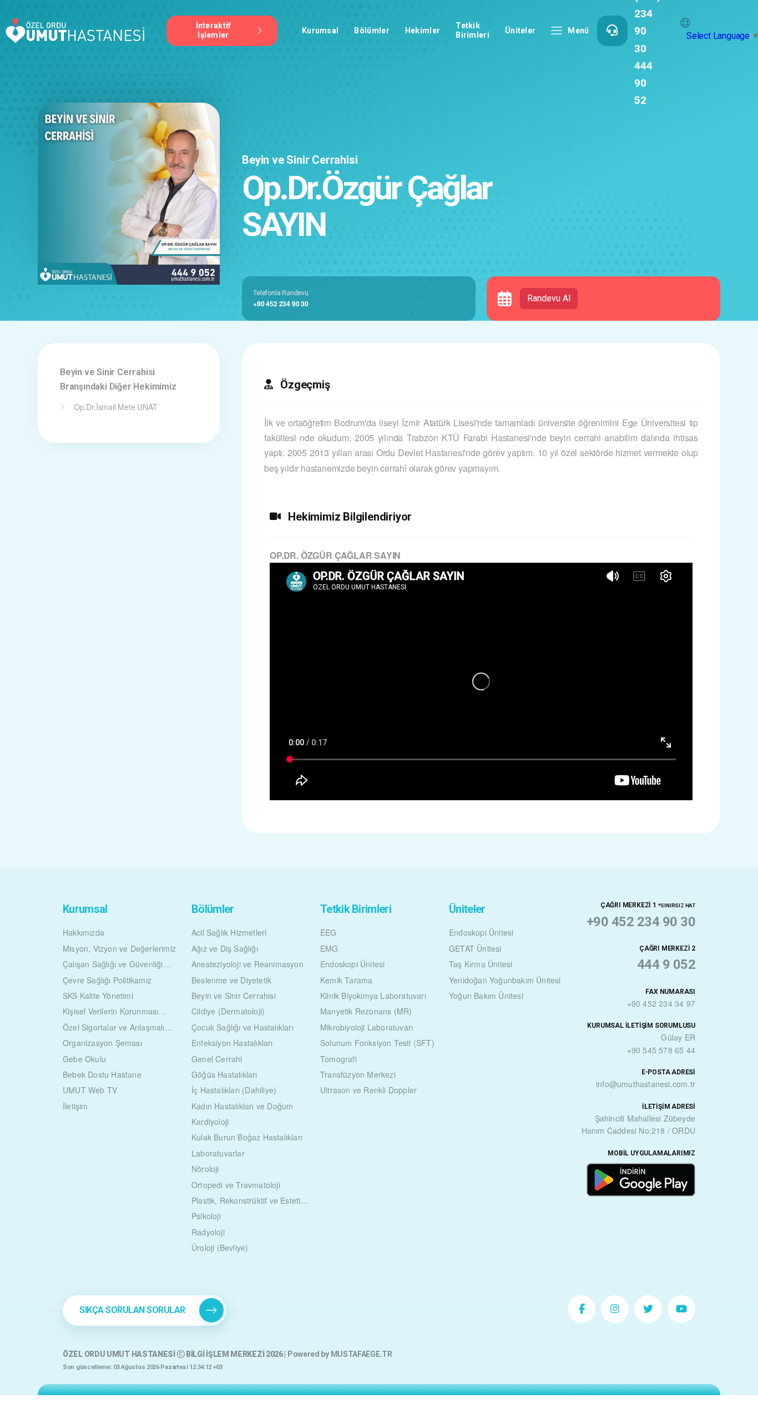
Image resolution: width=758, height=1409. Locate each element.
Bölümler (371, 30)
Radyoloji (208, 1232)
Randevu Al (548, 298)
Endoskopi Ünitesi (352, 963)
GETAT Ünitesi (475, 948)
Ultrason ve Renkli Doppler (368, 1089)
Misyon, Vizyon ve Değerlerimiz (119, 948)
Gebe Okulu (84, 1058)
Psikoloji (206, 1215)
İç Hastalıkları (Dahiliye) (233, 1089)
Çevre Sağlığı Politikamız (107, 980)
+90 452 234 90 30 (281, 304)
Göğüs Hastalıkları (224, 1074)
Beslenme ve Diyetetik (231, 980)
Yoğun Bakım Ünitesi (486, 995)
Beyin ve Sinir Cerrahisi (299, 159)
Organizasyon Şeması (102, 1042)
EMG (329, 948)
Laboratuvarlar (218, 1153)
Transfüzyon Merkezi (358, 1074)
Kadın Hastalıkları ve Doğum (242, 1106)
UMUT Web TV (90, 1089)
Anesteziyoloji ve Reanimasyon (247, 963)
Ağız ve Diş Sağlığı (224, 948)
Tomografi (338, 1058)
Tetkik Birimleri (472, 30)
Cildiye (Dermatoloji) (228, 1011)
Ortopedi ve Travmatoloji (235, 1184)
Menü (578, 30)
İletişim (75, 1106)
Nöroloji (205, 1168)
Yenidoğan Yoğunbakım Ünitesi (505, 980)
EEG (328, 932)
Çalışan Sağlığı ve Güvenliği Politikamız (113, 965)
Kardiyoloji (210, 1121)
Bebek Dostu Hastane (102, 1074)
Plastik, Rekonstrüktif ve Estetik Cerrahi (248, 1201)
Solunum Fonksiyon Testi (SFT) (377, 1042)
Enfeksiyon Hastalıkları (232, 1042)
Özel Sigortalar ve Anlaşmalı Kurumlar (114, 1028)
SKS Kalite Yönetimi (98, 995)
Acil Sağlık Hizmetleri (228, 932)
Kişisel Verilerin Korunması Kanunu (110, 1012)
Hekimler (422, 30)
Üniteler (520, 30)
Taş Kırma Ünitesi (480, 963)
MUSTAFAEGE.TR (361, 1354)
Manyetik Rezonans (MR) (366, 1011)
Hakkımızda (83, 932)
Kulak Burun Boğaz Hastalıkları (246, 1137)
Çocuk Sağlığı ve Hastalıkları (242, 1027)
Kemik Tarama (346, 980)
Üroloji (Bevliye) (219, 1247)
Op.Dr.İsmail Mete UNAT (116, 406)
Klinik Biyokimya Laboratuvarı (373, 995)
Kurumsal (320, 30)
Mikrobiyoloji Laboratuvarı (366, 1027)
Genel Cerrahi (216, 1058)
